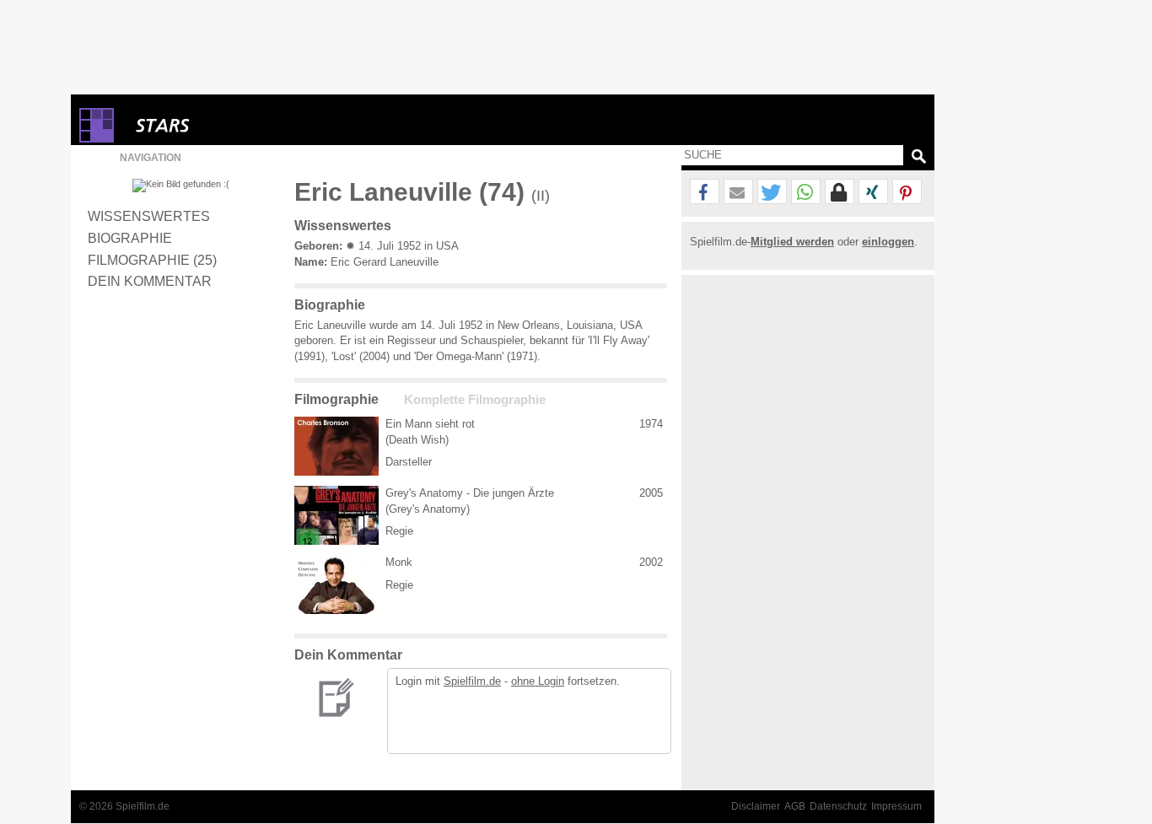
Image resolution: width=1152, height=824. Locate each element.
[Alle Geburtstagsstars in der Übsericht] (222, 125)
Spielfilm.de (472, 681)
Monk (398, 562)
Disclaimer (755, 806)
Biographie (130, 237)
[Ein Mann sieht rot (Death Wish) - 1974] (336, 446)
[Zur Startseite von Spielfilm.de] (96, 138)
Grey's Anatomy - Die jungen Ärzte (469, 493)
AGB (794, 806)
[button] (705, 192)
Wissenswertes (149, 216)
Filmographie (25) (152, 259)
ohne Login (537, 681)
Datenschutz (838, 806)
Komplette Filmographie (475, 400)
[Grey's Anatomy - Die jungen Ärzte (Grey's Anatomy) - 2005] (336, 515)
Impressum (896, 806)
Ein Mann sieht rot (430, 423)
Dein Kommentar (150, 280)
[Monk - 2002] (336, 584)
